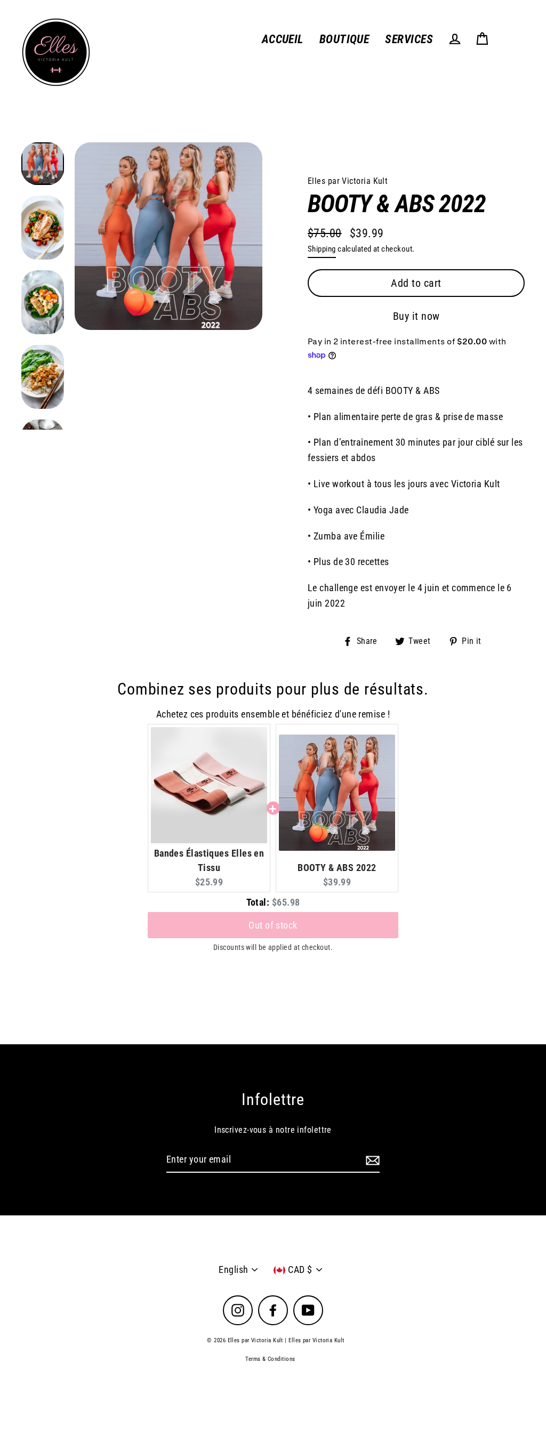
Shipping (322, 249)
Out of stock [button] (272, 915)
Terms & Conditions (270, 1359)
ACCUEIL (282, 39)
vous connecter (405, 289)
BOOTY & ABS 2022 (337, 867)
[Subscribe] (371, 1160)
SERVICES (409, 39)
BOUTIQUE (344, 39)
